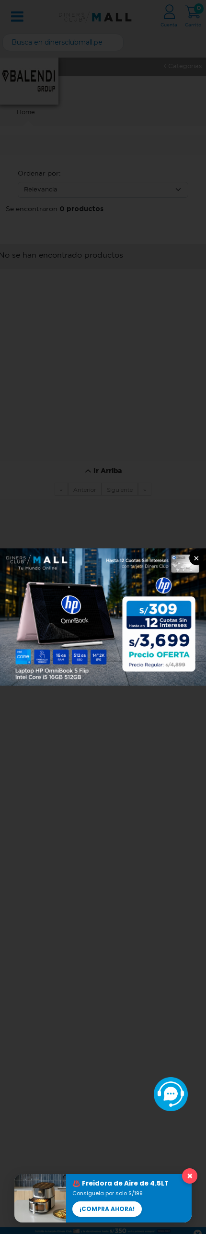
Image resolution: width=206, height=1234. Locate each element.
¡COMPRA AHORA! (107, 1209)
